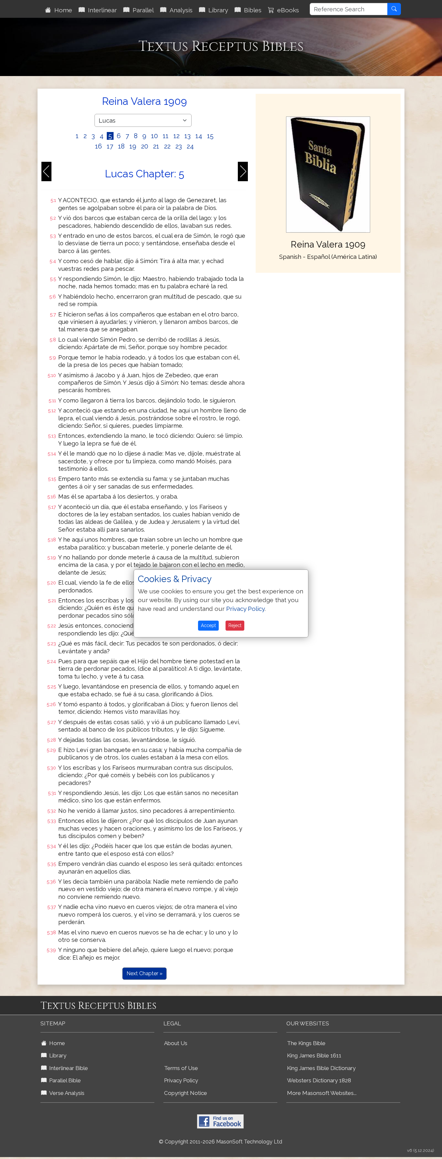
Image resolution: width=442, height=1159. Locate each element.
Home (61, 10)
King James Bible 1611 (314, 1055)
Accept (208, 625)
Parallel (141, 10)
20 (144, 146)
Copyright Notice (185, 1093)
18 (121, 146)
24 (190, 146)
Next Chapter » (144, 973)
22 (167, 146)
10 (154, 136)
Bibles (251, 10)
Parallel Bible (64, 1080)
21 (156, 146)
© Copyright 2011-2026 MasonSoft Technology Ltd (220, 1142)
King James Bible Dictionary (321, 1068)
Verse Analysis (65, 1093)
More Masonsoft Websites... (322, 1093)
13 (187, 136)
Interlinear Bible (67, 1068)
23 (178, 146)
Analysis (179, 10)
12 (176, 136)
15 (210, 136)
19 (133, 146)
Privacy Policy (181, 1080)
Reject (234, 625)
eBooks (286, 10)
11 (165, 136)
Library (216, 10)
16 (99, 146)
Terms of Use (181, 1068)
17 (110, 146)
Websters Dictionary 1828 (319, 1080)
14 (199, 136)
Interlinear (101, 10)
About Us (175, 1043)
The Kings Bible (306, 1043)
